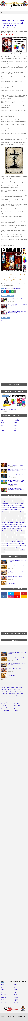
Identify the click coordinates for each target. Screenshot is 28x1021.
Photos (18, 530)
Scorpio (16, 539)
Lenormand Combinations (8, 16)
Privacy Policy (10, 1014)
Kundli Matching (10, 522)
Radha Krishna (13, 534)
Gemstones (16, 509)
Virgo (25, 545)
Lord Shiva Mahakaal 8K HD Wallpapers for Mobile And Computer (16, 577)
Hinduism (9, 513)
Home (2, 16)
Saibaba (18, 537)
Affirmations (10, 499)
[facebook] (10, 9)
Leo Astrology (3, 705)
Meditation (3, 430)
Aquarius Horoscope (5, 710)
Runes (2, 427)
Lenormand (7, 288)
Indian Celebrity (12, 518)
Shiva (24, 539)
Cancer (12, 503)
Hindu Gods (4, 513)
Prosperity (22, 532)
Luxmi (21, 524)
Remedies (10, 537)
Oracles (2, 422)
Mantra (2, 425)
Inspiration (19, 518)
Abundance (4, 499)
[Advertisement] (14, 367)
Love (3, 524)
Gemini (11, 509)
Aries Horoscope (4, 702)
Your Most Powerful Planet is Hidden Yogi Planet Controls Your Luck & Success (16, 464)
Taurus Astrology (17, 702)
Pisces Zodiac (16, 710)
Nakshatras (19, 528)
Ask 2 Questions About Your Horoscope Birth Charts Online (17, 572)
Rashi (18, 534)
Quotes (7, 534)
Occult (2, 423)
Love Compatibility (8, 524)
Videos (2, 428)
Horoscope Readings (14, 515)
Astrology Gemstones (10, 683)
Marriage (7, 526)
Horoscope (23, 513)
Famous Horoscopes (13, 507)
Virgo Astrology (17, 705)
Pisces (3, 532)
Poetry (7, 532)
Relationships (4, 537)
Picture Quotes (4, 691)
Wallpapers (16, 428)
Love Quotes (16, 524)
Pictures (22, 530)
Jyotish (10, 520)
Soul (3, 541)
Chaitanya (3, 27)
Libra (23, 522)
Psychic (3, 534)
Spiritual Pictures (13, 541)
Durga (8, 507)
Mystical (13, 528)
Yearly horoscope (12, 549)
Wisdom (17, 547)
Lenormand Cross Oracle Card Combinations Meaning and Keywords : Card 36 (17, 312)
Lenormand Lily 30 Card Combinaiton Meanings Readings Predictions (15, 299)
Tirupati (3, 545)
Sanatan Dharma (5, 539)
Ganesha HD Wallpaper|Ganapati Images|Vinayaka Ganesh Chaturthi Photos (16, 489)
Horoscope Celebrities (10, 687)
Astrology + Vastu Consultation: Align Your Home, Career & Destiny (16, 566)
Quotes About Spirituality (17, 691)
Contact (2, 1004)
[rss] (24, 596)
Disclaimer (17, 1014)
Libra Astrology (4, 707)
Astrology (16, 419)
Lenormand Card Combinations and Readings (11, 279)
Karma (14, 520)
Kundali (23, 520)
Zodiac (3, 551)
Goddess (3, 511)
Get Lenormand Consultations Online (10, 277)
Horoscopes (21, 515)
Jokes (6, 520)
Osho (15, 689)
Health (16, 511)
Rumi (14, 537)
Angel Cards (16, 499)
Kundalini (4, 522)
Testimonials (3, 1002)
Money (24, 526)
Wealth (9, 547)
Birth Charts (15, 501)
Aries (20, 499)
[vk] (4, 596)
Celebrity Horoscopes (5, 505)
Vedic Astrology (15, 545)
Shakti (20, 539)
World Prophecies (5, 549)
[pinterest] (17, 9)
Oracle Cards (13, 530)
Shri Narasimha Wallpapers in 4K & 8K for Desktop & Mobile (16, 582)
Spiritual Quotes (5, 543)
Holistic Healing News (18, 1000)
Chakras (12, 505)
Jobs (3, 520)
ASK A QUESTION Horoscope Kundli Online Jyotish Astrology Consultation (12, 408)
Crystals (3, 507)
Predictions (12, 532)
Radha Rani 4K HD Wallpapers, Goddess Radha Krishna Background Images (17, 470)
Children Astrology (18, 505)
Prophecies (17, 532)
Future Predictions (5, 509)
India (7, 518)
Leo (20, 522)
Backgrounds (9, 501)
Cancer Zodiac (17, 703)
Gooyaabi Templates (22, 1019)
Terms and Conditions (18, 1004)
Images (3, 518)
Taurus (23, 543)
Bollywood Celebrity (5, 503)
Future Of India (21, 507)
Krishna (18, 520)
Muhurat (9, 528)
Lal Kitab (16, 522)
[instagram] (15, 9)
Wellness (15, 423)
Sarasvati (11, 539)
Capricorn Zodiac (17, 708)
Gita (20, 509)
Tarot (2, 420)
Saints (23, 537)
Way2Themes (11, 1019)
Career (22, 503)
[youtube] (17, 596)
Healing (11, 511)
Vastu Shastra (16, 430)
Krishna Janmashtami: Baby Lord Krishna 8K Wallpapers (17, 561)
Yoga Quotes (22, 549)
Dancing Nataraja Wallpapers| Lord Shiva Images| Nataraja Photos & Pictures (16, 475)
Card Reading (17, 503)
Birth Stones (21, 501)
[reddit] (17, 593)
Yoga (15, 427)
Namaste (3, 530)
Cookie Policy (22, 1014)
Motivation (4, 528)
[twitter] (12, 9)
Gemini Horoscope (4, 703)
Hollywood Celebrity (16, 513)
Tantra (15, 425)
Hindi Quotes (21, 511)
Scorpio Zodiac (17, 707)
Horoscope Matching (5, 515)
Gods (7, 511)
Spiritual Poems (20, 541)
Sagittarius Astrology (5, 708)
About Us (16, 1002)
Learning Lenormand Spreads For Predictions (12, 280)
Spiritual (15, 422)
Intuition (23, 518)
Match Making (13, 526)
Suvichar (10, 543)
